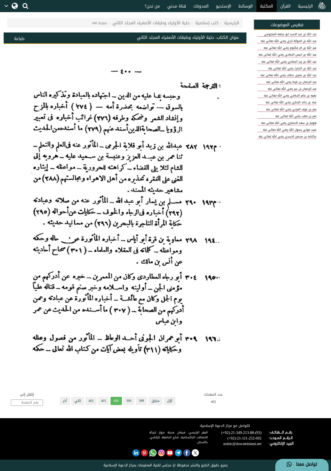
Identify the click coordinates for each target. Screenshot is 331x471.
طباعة (19, 38)
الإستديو (223, 6)
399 (128, 401)
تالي (77, 401)
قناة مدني (176, 6)
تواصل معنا (304, 464)
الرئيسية (305, 6)
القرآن (285, 6)
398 (141, 401)
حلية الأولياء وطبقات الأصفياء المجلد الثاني (151, 23)
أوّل (169, 401)
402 (91, 401)
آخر (65, 401)
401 (103, 401)
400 (116, 401)
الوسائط (245, 6)
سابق (155, 401)
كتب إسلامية (207, 23)
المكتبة (266, 6)
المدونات (201, 6)
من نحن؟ (152, 6)
